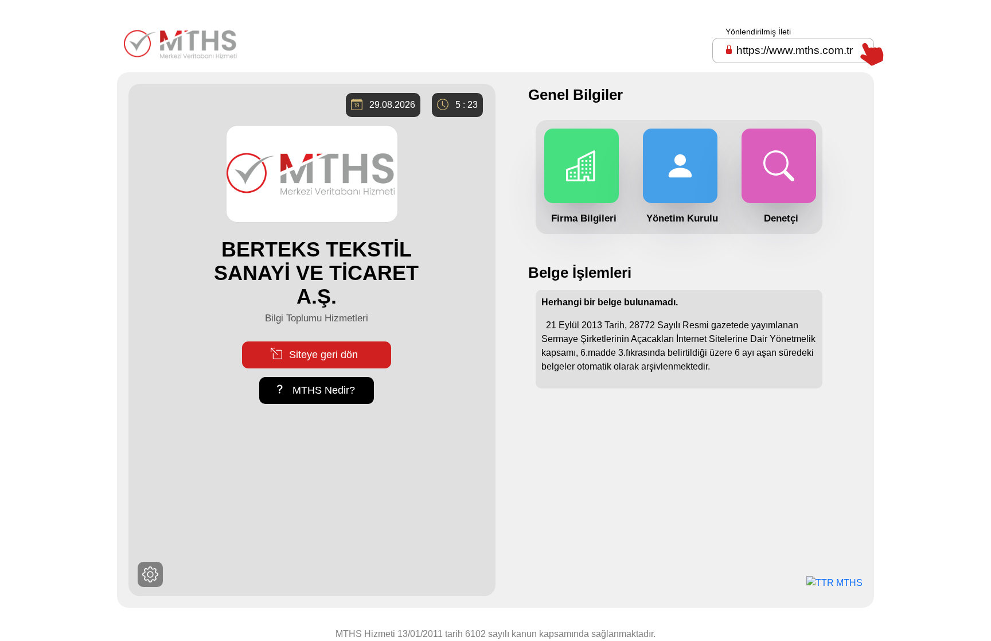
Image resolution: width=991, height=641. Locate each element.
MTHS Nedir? (322, 390)
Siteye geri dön (322, 354)
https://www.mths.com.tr (794, 50)
